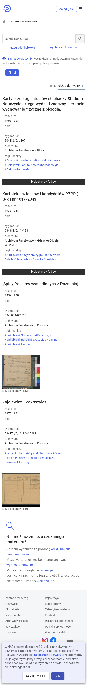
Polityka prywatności (58, 626)
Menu (81, 8)
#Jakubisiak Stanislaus (20, 335)
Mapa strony (53, 603)
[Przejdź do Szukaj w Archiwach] (7, 8)
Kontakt (50, 615)
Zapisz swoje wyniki (21, 58)
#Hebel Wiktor (23, 259)
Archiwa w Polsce (16, 620)
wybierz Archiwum (19, 565)
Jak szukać (45, 581)
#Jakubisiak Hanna (18, 344)
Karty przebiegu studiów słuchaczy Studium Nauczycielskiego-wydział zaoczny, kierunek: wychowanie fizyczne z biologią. (43, 104)
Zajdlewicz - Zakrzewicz (24, 402)
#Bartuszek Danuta (18, 165)
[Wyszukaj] (80, 38)
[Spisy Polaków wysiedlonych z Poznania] (40, 283)
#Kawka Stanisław (45, 259)
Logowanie (12, 632)
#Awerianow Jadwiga (45, 165)
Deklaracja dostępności (59, 620)
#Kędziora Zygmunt (35, 255)
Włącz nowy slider (56, 632)
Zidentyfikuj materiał (58, 609)
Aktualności (12, 609)
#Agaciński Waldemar (19, 160)
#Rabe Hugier (44, 335)
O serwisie (11, 603)
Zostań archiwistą (16, 598)
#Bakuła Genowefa (17, 169)
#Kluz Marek (13, 255)
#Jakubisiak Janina (45, 339)
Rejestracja (52, 598)
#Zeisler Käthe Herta (28, 457)
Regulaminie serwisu (47, 654)
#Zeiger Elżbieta (15, 453)
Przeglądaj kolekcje (22, 47)
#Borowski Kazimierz (46, 160)
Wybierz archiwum (61, 47)
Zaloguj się (66, 9)
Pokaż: (52, 85)
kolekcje (47, 570)
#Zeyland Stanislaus (39, 453)
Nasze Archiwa (14, 615)
